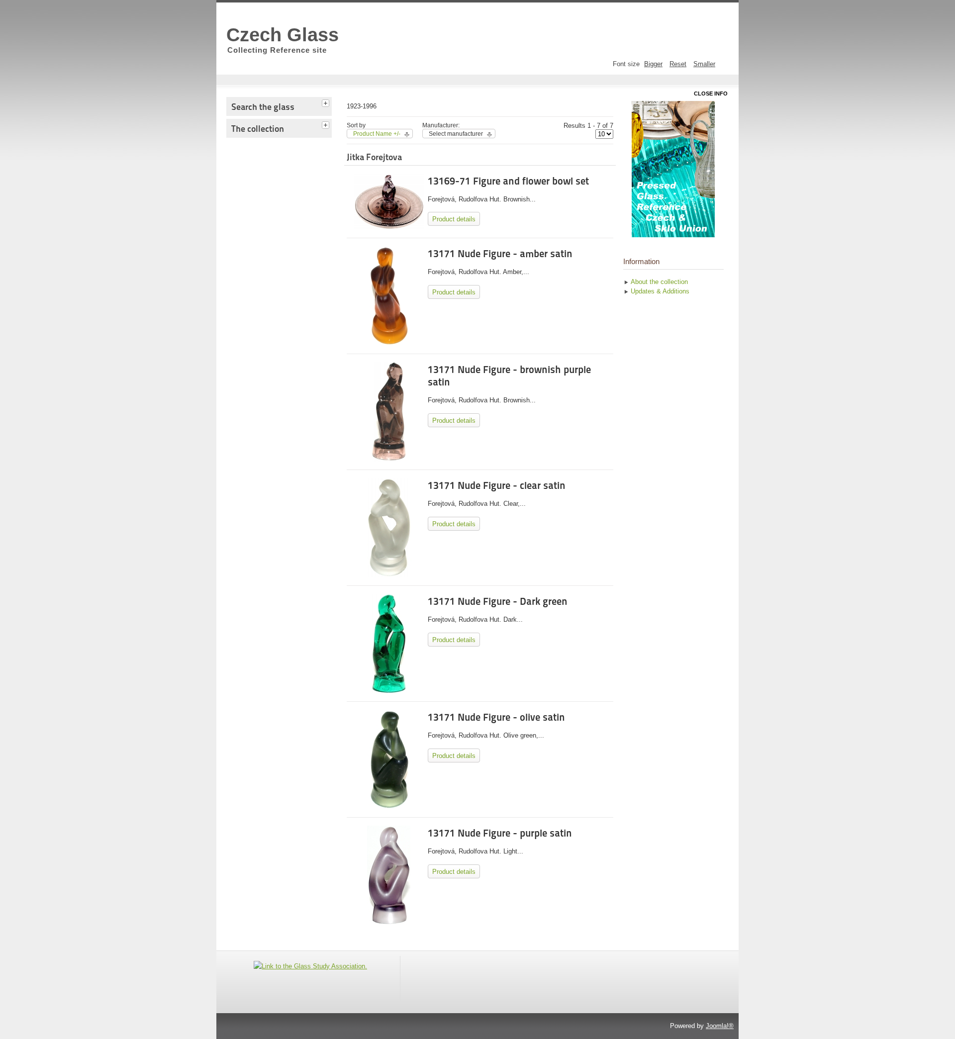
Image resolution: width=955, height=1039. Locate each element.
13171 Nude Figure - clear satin (497, 485)
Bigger (653, 64)
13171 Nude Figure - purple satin (500, 833)
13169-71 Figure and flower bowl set (508, 181)
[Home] (673, 169)
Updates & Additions (660, 291)
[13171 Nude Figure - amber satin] (389, 343)
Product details (454, 219)
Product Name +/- (376, 133)
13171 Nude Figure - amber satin (500, 254)
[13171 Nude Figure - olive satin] (389, 807)
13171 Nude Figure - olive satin (496, 717)
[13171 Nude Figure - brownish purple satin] (389, 459)
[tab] (327, 102)
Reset (677, 64)
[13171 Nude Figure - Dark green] (389, 691)
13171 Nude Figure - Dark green (498, 601)
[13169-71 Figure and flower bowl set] (389, 227)
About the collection (659, 281)
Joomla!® (720, 1026)
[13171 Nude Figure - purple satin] (388, 923)
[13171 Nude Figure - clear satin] (389, 575)
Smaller (704, 64)
